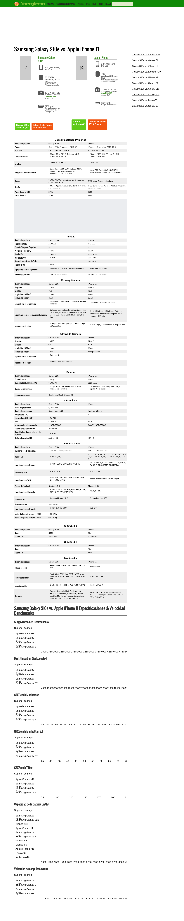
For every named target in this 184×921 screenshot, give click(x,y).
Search (108, 4)
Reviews (50, 3)
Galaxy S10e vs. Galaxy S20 (145, 94)
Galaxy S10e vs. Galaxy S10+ (146, 89)
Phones (80, 3)
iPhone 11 (105, 58)
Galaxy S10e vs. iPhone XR (145, 77)
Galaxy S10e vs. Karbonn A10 (146, 72)
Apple (97, 58)
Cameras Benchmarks (65, 3)
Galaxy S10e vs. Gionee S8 (145, 83)
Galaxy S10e (53, 147)
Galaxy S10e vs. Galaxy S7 (145, 106)
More (101, 3)
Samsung (43, 58)
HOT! (94, 3)
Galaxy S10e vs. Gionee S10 (146, 55)
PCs (88, 3)
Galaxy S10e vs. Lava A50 (144, 100)
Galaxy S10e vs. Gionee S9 (145, 60)
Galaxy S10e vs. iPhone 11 (145, 66)
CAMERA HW (50, 97)
